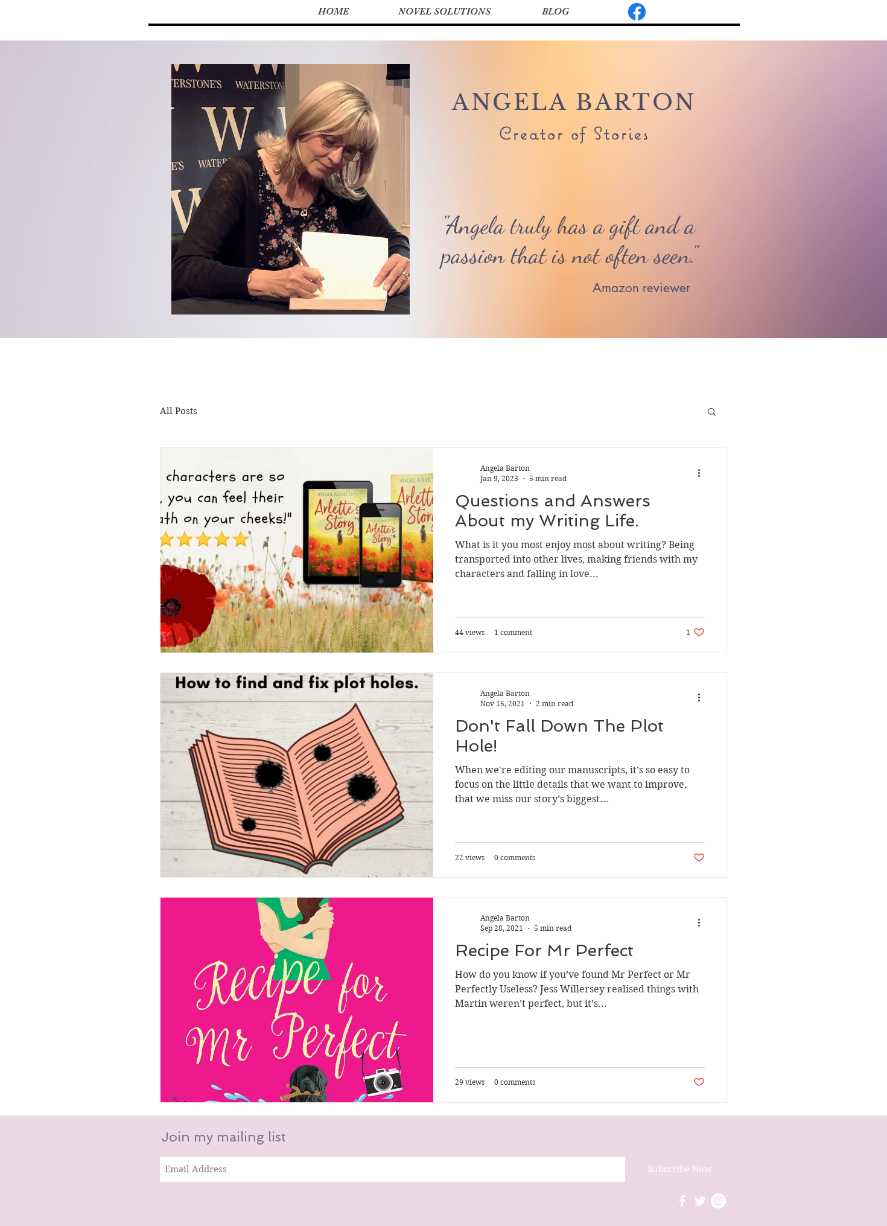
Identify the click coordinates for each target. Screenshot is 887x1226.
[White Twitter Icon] (700, 1200)
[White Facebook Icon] (682, 1200)
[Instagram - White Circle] (718, 1200)
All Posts (178, 411)
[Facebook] (637, 12)
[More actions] (703, 472)
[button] (711, 412)
